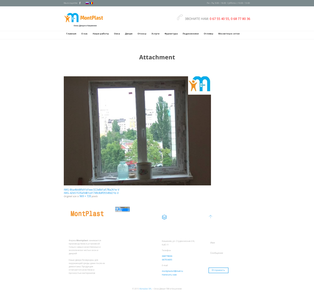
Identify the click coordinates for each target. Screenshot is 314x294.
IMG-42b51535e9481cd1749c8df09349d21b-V (91, 193)
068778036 (167, 256)
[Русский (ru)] (87, 3)
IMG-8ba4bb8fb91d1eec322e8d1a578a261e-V (91, 189)
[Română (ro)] (91, 3)
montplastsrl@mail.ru (172, 271)
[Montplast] (85, 17)
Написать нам (169, 274)
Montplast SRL (145, 288)
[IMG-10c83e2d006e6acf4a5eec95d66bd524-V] (157, 130)
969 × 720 (85, 196)
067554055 (167, 259)
